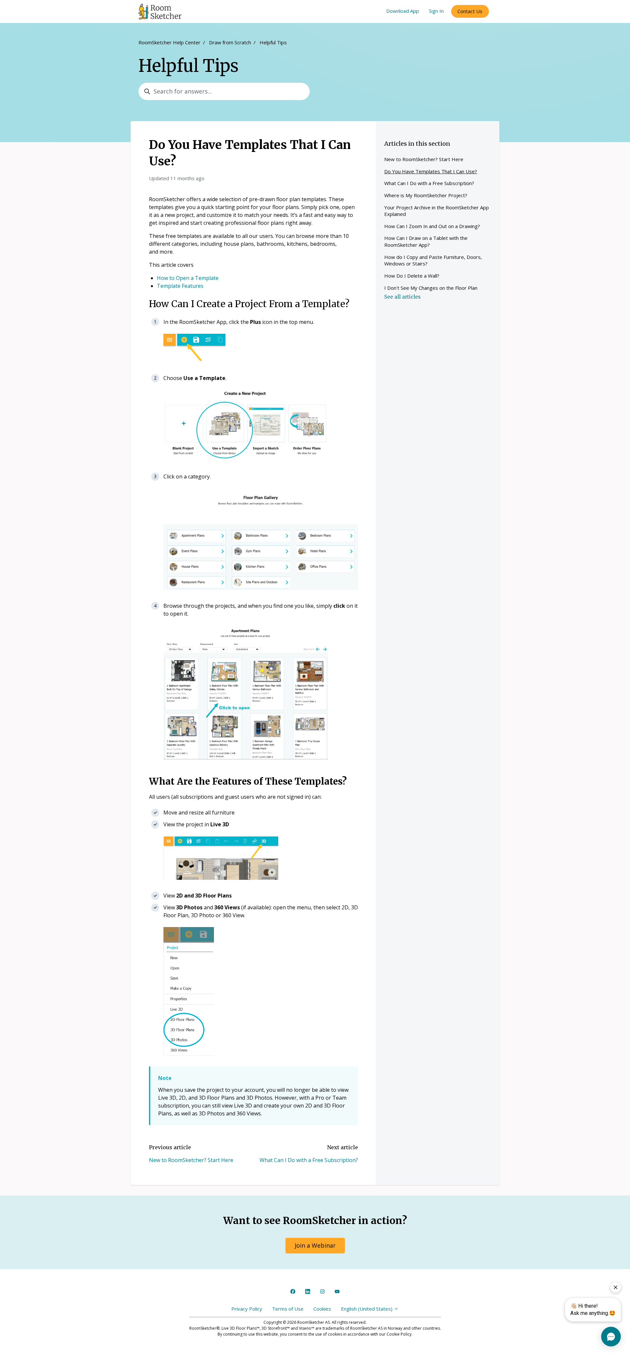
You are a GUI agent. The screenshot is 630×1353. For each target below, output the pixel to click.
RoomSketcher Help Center (169, 42)
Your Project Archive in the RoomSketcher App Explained (436, 211)
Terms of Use (288, 1308)
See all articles (402, 297)
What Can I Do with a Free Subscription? (309, 1160)
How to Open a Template (188, 278)
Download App (402, 11)
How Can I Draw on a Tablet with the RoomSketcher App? (426, 241)
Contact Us (469, 11)
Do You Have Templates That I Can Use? (430, 171)
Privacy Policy (246, 1308)
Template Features (180, 285)
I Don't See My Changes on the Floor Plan (430, 288)
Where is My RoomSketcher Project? (425, 195)
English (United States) (367, 1308)
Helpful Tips (273, 42)
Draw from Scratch (230, 42)
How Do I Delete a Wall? (411, 275)
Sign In (436, 11)
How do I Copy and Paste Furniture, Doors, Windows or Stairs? (433, 260)
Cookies (322, 1308)
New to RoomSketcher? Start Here (191, 1160)
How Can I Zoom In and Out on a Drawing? (432, 226)
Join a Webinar (315, 1245)
